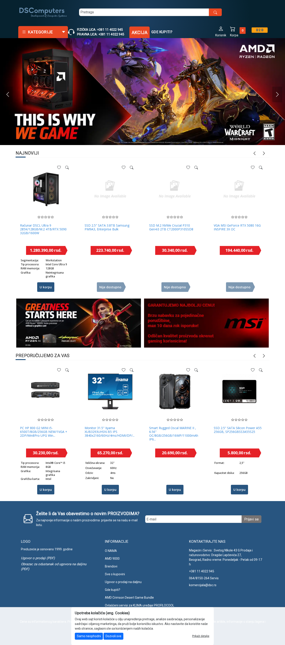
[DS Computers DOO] (43, 12)
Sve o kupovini (115, 574)
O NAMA (111, 551)
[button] (221, 31)
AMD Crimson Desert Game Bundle (129, 597)
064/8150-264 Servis (204, 578)
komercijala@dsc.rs (202, 585)
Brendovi (111, 566)
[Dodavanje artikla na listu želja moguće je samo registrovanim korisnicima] (59, 167)
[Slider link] (142, 91)
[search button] (215, 12)
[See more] (67, 167)
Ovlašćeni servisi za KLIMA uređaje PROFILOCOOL (139, 605)
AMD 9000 (112, 558)
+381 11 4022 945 (201, 571)
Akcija (139, 32)
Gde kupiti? (161, 32)
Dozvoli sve (113, 636)
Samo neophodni (89, 636)
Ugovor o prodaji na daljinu (123, 582)
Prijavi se (251, 519)
